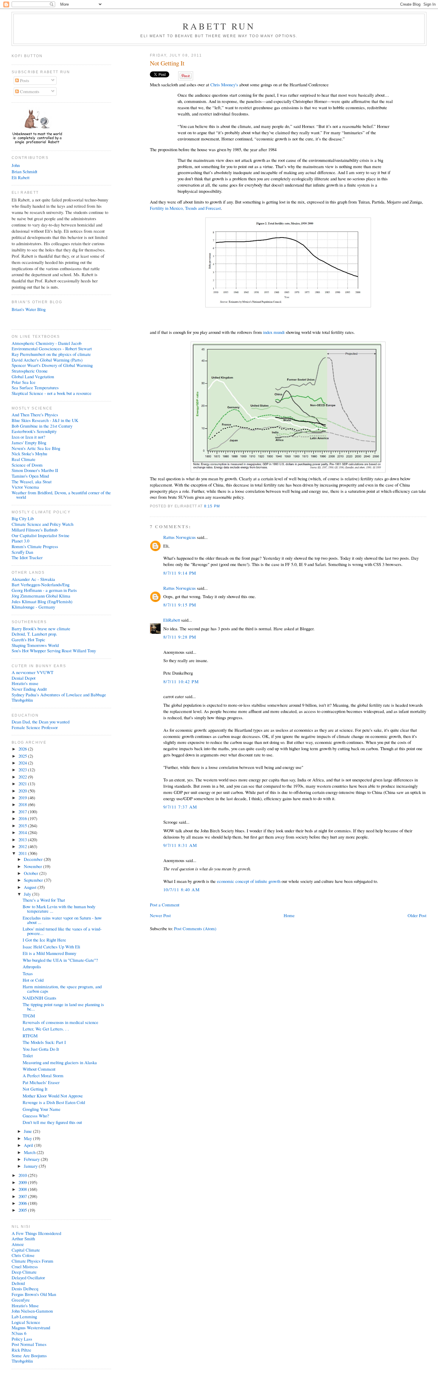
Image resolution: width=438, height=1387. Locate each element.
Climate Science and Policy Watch (42, 524)
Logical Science (26, 1322)
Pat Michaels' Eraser (41, 1082)
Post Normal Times (29, 1344)
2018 (23, 804)
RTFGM (30, 1036)
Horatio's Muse (25, 1305)
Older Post (417, 915)
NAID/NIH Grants (39, 998)
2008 (23, 1189)
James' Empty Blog (29, 442)
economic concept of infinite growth (248, 881)
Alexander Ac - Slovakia (33, 579)
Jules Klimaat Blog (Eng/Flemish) (42, 601)
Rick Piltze (21, 1350)
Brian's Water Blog (29, 309)
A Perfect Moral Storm (43, 1075)
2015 (23, 825)
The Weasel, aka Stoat (32, 481)
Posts (24, 80)
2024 (23, 763)
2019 (23, 797)
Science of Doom (27, 465)
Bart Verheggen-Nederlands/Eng (40, 584)
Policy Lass (22, 1339)
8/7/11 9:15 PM (179, 605)
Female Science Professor (35, 727)
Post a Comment (164, 905)
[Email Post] (221, 506)
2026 (23, 749)
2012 (23, 846)
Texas (28, 973)
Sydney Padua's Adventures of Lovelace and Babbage (59, 695)
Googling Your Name (41, 1109)
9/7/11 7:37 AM (180, 807)
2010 (23, 1175)
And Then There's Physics (35, 414)
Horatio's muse (25, 683)
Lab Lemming (24, 1316)
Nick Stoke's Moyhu (29, 453)
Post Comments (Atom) (195, 928)
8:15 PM (212, 506)
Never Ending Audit (29, 689)
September (34, 880)
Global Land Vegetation (33, 376)
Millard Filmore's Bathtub (35, 530)
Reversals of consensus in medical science (60, 1022)
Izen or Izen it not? (28, 437)
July (28, 894)
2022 (23, 777)
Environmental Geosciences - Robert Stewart (52, 348)
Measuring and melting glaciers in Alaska (60, 1062)
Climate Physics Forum (32, 1261)
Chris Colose (23, 1255)
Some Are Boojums (29, 1355)
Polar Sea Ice (23, 382)
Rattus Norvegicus (179, 537)
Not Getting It (167, 63)
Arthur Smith (23, 1238)
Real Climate (23, 459)
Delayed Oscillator (28, 1277)
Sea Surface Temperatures (35, 387)
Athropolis (32, 967)
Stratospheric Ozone (30, 371)
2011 (23, 853)
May (28, 1138)
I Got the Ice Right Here (44, 940)
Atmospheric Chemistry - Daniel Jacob (46, 343)
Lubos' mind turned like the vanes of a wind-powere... (62, 931)
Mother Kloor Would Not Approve (53, 1096)
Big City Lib (23, 518)
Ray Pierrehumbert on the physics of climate (51, 354)
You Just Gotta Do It (41, 1049)
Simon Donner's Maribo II (35, 470)
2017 (23, 811)
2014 (23, 832)
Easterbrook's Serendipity (34, 431)
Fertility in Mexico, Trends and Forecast (185, 208)
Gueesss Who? (36, 1116)
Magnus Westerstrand (31, 1327)
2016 (23, 818)
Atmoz (18, 1244)
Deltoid (18, 1283)
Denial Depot (23, 678)
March (30, 1152)
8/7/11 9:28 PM (179, 637)
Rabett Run (219, 26)
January (31, 1166)
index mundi (274, 332)
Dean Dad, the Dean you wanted (40, 722)
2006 (23, 1203)
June (28, 1131)
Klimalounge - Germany (33, 607)
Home (289, 915)
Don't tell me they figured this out (52, 1122)
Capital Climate (26, 1250)
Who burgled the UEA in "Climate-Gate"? (60, 960)
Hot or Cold (33, 980)
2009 (23, 1182)
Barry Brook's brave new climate (41, 628)
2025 (23, 756)
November (33, 866)
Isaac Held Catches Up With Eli (51, 947)
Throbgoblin (22, 700)
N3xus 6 (19, 1333)
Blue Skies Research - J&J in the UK (45, 420)
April (29, 1145)
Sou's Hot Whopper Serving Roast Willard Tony (54, 650)
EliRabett (171, 620)
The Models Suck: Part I (44, 1042)
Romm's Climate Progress (35, 546)
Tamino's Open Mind (30, 476)
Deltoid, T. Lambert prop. (34, 634)
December (34, 859)
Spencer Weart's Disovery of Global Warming (52, 365)
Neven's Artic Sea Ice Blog (36, 448)
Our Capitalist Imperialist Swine (40, 535)
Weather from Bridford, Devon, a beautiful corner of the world (61, 495)
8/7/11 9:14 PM (179, 573)
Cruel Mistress (25, 1266)
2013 (23, 839)
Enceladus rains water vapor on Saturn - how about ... (62, 920)
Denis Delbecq (25, 1288)
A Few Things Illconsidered (36, 1233)
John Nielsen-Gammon (32, 1311)
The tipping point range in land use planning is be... (63, 1006)
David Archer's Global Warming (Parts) (47, 360)
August (31, 887)
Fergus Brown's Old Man (34, 1294)
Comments (29, 91)
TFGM (29, 1016)
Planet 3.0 (20, 541)
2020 (23, 791)
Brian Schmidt (24, 171)
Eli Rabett (20, 177)
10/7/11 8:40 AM (181, 889)
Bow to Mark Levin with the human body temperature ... (59, 908)
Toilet (28, 1055)
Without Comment (39, 1069)
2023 (23, 770)
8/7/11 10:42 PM (181, 681)
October (31, 873)
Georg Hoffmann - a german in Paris (44, 590)
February (32, 1159)
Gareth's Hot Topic (28, 639)
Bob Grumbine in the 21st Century (42, 426)
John (16, 165)
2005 (23, 1210)
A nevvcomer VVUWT (32, 672)
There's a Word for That (44, 900)
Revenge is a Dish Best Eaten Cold (54, 1102)
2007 (23, 1196)
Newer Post (160, 915)
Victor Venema (25, 487)
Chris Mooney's (224, 84)
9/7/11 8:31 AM (180, 845)
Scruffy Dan (22, 552)
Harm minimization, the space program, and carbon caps (62, 988)
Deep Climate (24, 1272)
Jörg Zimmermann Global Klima (41, 596)
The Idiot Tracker (27, 557)
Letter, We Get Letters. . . (46, 1029)
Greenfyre (21, 1300)
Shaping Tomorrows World (35, 645)
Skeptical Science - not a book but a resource (51, 393)
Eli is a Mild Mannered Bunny (49, 953)
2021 (23, 783)
